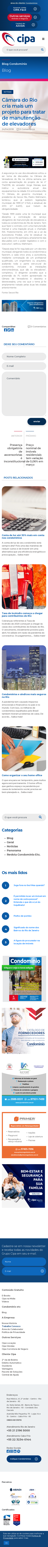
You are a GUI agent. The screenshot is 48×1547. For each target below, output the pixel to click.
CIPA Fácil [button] (19, 9)
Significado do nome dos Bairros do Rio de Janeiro (26, 929)
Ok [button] (6, 1543)
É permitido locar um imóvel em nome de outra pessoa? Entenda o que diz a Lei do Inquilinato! (30, 900)
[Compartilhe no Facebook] (5, 330)
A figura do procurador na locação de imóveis (27, 942)
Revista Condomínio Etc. (23, 854)
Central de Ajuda (10, 1375)
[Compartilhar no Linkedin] (12, 330)
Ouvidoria (7, 1366)
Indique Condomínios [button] (20, 1459)
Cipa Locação (9, 1343)
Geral (10, 842)
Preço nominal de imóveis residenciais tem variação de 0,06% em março (34, 454)
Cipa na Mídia (8, 1298)
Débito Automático (11, 1363)
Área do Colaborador (12, 1329)
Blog (10, 838)
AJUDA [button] (20, 25)
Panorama (14, 850)
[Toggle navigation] (43, 39)
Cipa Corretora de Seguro (15, 1349)
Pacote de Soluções (12, 1372)
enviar (36, 421)
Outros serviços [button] (19, 17)
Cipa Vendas (8, 1346)
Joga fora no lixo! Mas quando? (29, 885)
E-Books (6, 1295)
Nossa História (9, 1323)
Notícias (12, 846)
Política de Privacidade (13, 1332)
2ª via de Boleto (10, 1360)
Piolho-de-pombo (23, 916)
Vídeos (5, 1301)
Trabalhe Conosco (11, 1326)
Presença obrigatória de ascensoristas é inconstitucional (14, 453)
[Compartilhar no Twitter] (9, 330)
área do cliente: (18, 3)
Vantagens (7, 1369)
